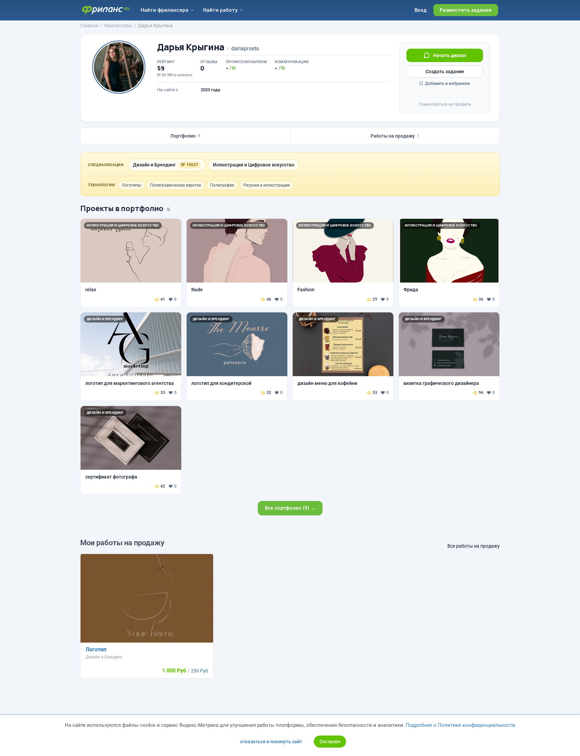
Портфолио (185, 136)
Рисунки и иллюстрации (266, 185)
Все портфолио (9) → (290, 508)
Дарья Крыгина (191, 47)
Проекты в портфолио (121, 208)
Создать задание (445, 71)
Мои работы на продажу (122, 543)
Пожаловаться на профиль (445, 104)
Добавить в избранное (447, 83)
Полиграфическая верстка (175, 185)
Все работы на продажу (473, 546)
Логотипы (131, 185)
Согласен (330, 741)
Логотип (96, 649)
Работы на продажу (395, 136)
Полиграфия (222, 185)
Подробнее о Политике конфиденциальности (460, 725)
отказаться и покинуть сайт (271, 741)
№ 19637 (189, 164)
